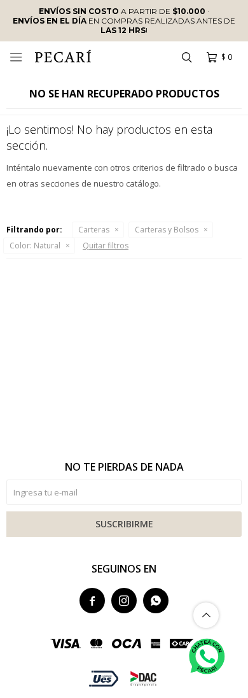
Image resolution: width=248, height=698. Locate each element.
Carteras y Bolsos (166, 229)
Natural (35, 245)
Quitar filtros (105, 245)
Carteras (93, 229)
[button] (186, 57)
